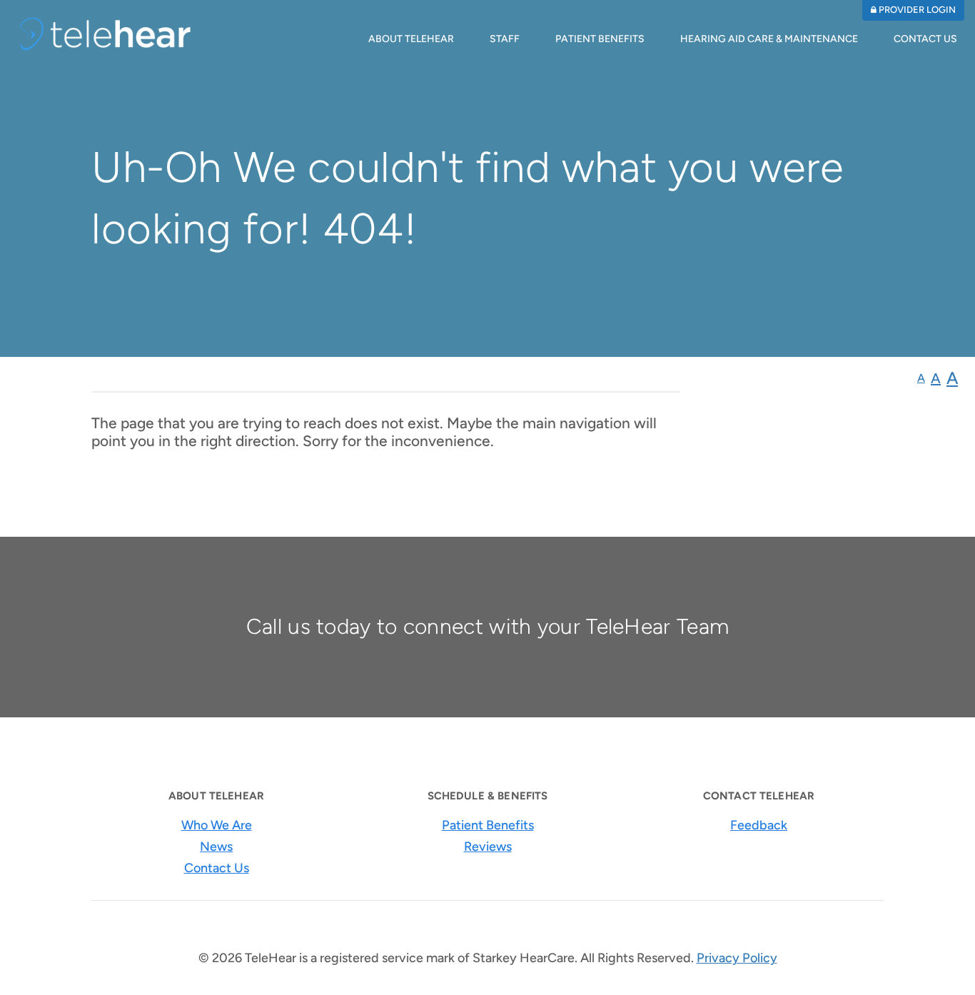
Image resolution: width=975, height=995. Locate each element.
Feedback (758, 825)
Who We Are (216, 825)
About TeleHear (411, 39)
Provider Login (916, 9)
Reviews (488, 846)
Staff (505, 39)
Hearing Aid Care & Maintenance (769, 39)
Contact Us (925, 39)
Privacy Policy (737, 958)
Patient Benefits (600, 39)
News (216, 846)
